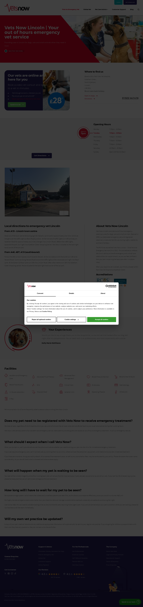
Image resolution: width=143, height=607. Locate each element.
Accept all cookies (101, 319)
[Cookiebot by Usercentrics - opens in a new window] (107, 286)
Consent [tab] (40, 293)
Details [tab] (71, 293)
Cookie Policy (47, 311)
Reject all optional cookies (41, 319)
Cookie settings (70, 319)
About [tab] (103, 293)
